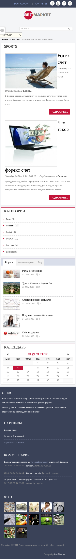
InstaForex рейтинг (32, 270)
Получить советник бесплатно (37, 315)
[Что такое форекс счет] (31, 166)
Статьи (62, 176)
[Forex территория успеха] (38, 15)
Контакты (41, 4)
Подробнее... (59, 111)
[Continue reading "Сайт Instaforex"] (12, 333)
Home (5, 39)
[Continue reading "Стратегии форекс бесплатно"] (12, 304)
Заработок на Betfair (14, 442)
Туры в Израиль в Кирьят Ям (37, 283)
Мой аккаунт (22, 4)
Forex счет (64, 58)
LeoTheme (59, 554)
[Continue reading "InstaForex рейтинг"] (12, 273)
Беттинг (16, 39)
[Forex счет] (31, 88)
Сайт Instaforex (30, 332)
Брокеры (27, 91)
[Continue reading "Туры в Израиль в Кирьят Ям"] (12, 288)
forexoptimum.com (39, 462)
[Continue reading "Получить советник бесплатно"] (12, 320)
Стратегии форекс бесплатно (36, 299)
